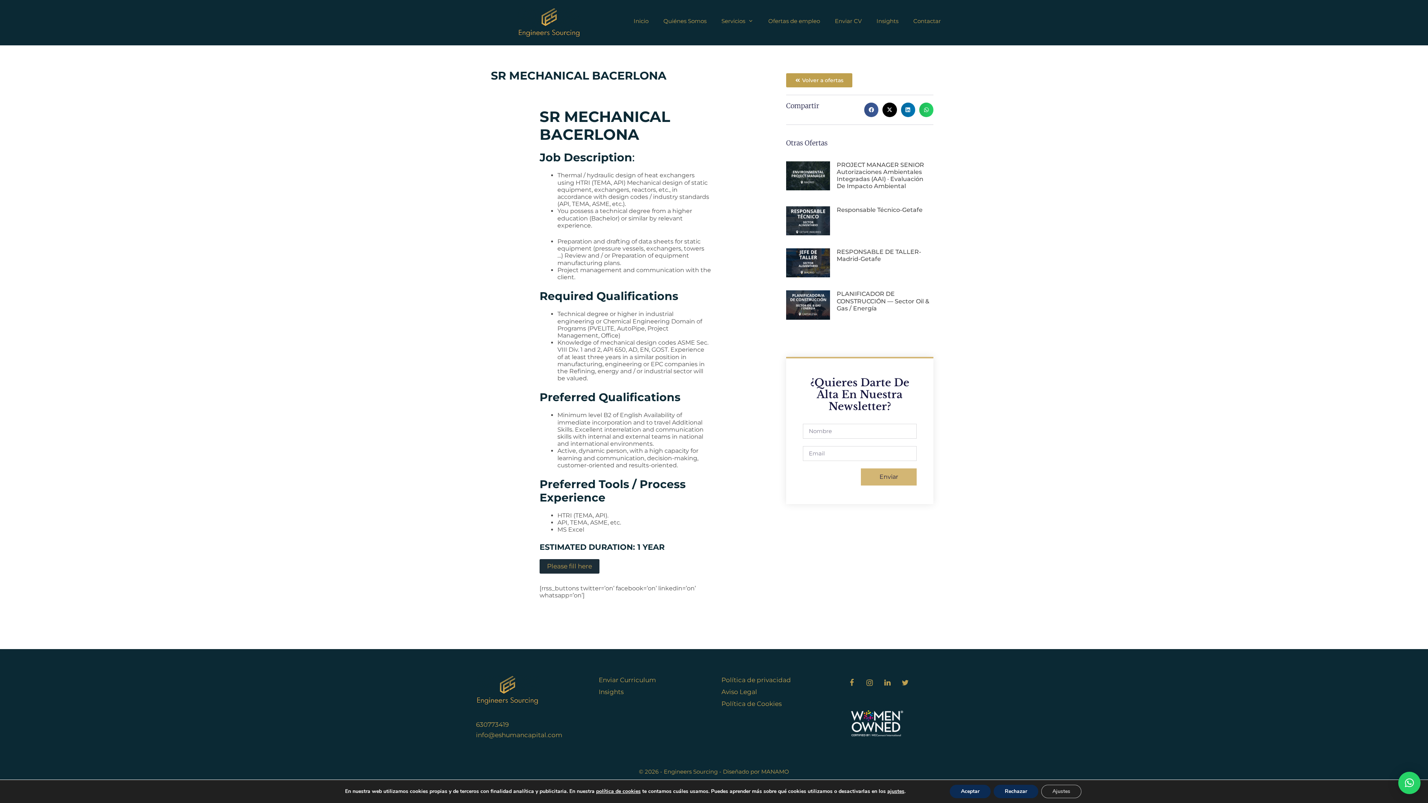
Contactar (927, 21)
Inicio (641, 21)
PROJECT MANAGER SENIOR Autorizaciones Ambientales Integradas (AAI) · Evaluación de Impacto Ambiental (880, 175)
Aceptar (970, 791)
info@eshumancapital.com (519, 735)
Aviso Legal (739, 692)
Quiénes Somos (685, 21)
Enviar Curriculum (627, 680)
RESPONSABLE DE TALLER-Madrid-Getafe (879, 255)
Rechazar (1016, 791)
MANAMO (775, 771)
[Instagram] (869, 683)
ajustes (895, 791)
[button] (871, 110)
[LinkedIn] (887, 683)
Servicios (733, 21)
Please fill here (569, 566)
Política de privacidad (756, 680)
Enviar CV (848, 21)
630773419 (492, 724)
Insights (887, 21)
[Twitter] (905, 683)
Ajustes (1061, 791)
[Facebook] (851, 683)
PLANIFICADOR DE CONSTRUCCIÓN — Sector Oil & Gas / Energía (883, 301)
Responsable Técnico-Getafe (880, 209)
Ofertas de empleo (794, 21)
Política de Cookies (751, 703)
